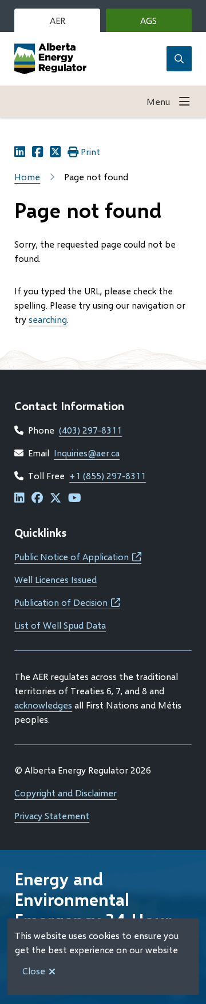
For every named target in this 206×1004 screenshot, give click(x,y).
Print (90, 151)
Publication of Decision (67, 602)
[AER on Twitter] (55, 498)
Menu (158, 101)
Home (27, 176)
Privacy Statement (51, 815)
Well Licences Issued (55, 579)
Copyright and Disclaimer (65, 792)
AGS (165, 23)
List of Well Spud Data (60, 625)
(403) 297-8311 (90, 429)
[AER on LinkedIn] (19, 498)
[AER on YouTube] (74, 498)
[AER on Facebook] (37, 498)
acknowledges (43, 704)
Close (33, 970)
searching (48, 319)
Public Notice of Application (77, 556)
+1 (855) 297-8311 (107, 475)
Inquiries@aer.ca (87, 452)
